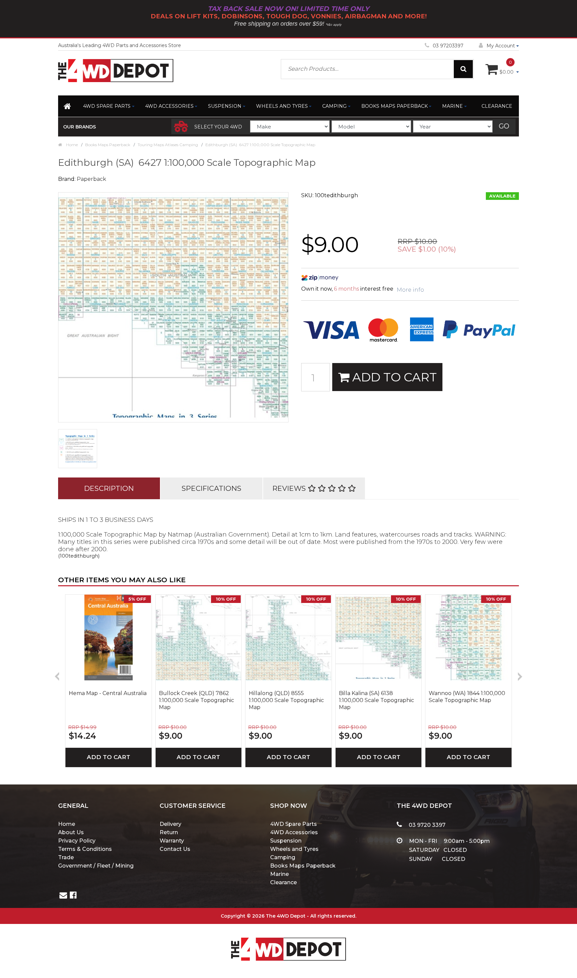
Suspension (224, 106)
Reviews (290, 488)
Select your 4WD (218, 127)
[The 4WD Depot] (288, 940)
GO (504, 126)
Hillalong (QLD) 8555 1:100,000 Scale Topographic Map (286, 700)
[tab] (109, 488)
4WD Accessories (169, 106)
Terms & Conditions (85, 849)
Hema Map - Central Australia (108, 693)
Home (66, 824)
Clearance (497, 106)
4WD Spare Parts (107, 106)
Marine (452, 106)
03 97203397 (448, 46)
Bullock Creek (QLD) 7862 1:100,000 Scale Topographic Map (196, 700)
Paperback (91, 179)
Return (169, 832)
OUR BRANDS (79, 127)
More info (410, 290)
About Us (71, 832)
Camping (334, 106)
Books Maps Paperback (394, 106)
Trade (66, 857)
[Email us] (63, 896)
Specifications (211, 488)
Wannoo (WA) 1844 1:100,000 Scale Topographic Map (467, 696)
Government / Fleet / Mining (96, 866)
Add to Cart (393, 377)
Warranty (172, 841)
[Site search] (463, 69)
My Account (501, 46)
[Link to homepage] (68, 107)
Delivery (170, 824)
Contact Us (175, 849)
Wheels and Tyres (282, 106)
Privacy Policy (76, 841)
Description (109, 488)
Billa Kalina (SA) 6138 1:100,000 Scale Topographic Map (376, 700)
